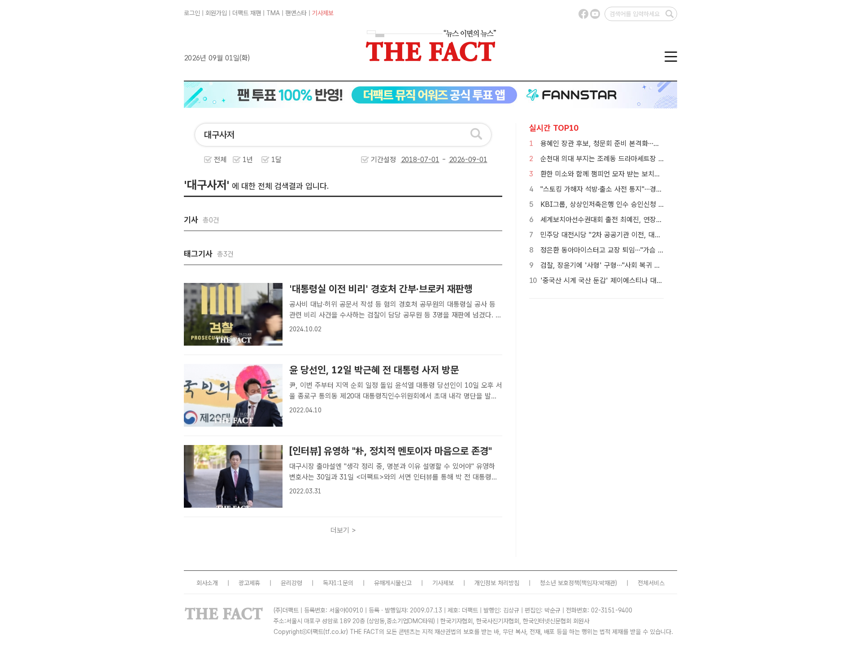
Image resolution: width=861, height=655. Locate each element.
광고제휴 (249, 583)
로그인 (192, 13)
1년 (248, 159)
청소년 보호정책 (559, 583)
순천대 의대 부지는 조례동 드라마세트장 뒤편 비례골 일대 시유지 (634, 158)
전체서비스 (651, 583)
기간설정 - (409, 159)
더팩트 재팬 (246, 13)
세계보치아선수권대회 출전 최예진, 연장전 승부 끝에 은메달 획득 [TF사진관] (651, 219)
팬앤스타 (296, 13)
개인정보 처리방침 (496, 583)
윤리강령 (291, 583)
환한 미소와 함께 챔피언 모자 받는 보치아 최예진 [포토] (620, 174)
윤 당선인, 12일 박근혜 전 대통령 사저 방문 (374, 370)
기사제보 (323, 13)
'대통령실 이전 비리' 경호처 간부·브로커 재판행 (381, 289)
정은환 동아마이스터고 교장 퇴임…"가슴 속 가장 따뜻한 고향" (629, 250)
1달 (276, 159)
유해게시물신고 (393, 583)
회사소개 (207, 583)
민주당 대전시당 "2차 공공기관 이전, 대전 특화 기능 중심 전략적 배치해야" (648, 235)
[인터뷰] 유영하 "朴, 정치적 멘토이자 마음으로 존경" (390, 451)
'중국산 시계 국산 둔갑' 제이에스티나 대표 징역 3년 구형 (622, 280)
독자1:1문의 (338, 583)
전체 (220, 159)
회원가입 (216, 13)
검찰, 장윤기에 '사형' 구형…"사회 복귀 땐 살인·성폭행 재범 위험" (634, 265)
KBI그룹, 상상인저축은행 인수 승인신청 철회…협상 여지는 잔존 (632, 204)
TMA (273, 13)
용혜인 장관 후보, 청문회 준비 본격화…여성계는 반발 (616, 143)
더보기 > (343, 530)
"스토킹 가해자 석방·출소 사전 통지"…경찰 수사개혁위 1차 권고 (631, 189)
